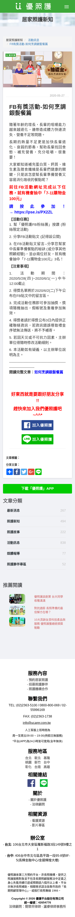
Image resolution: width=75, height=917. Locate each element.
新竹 (37, 762)
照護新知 (13, 521)
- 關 (37, 799)
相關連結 (37, 774)
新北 (37, 758)
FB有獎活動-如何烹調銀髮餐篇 (29, 44)
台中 (47, 762)
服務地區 (37, 751)
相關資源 (37, 814)
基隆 (47, 758)
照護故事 (13, 532)
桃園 (28, 762)
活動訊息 (33, 40)
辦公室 (37, 838)
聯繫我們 (37, 698)
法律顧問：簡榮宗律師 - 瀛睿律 (37, 906)
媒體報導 (13, 553)
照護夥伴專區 (16, 564)
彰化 (28, 767)
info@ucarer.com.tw (37, 722)
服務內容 (37, 673)
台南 (37, 767)
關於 (37, 793)
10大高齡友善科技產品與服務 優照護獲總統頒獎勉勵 (49, 623)
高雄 (47, 767)
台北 (28, 758)
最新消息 (13, 510)
